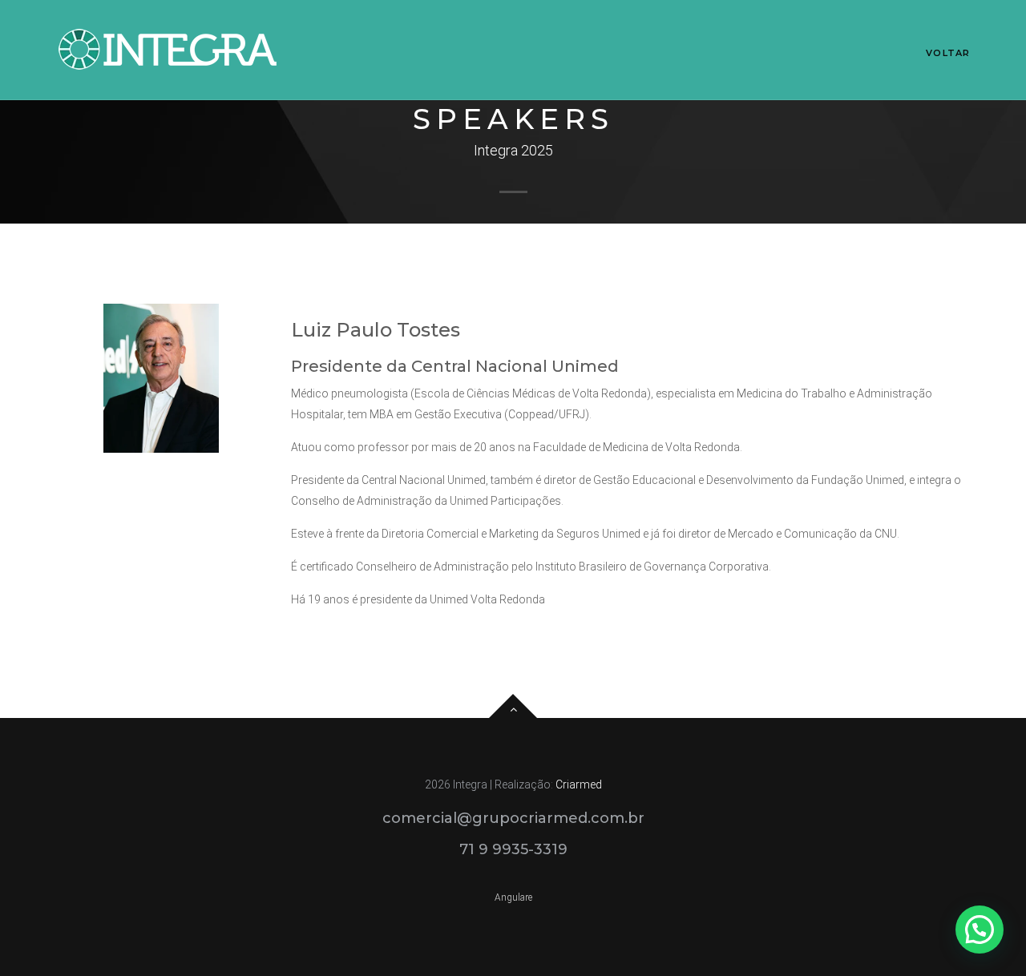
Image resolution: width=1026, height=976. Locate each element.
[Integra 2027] (168, 48)
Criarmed (578, 784)
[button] (979, 929)
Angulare (513, 897)
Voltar (948, 52)
